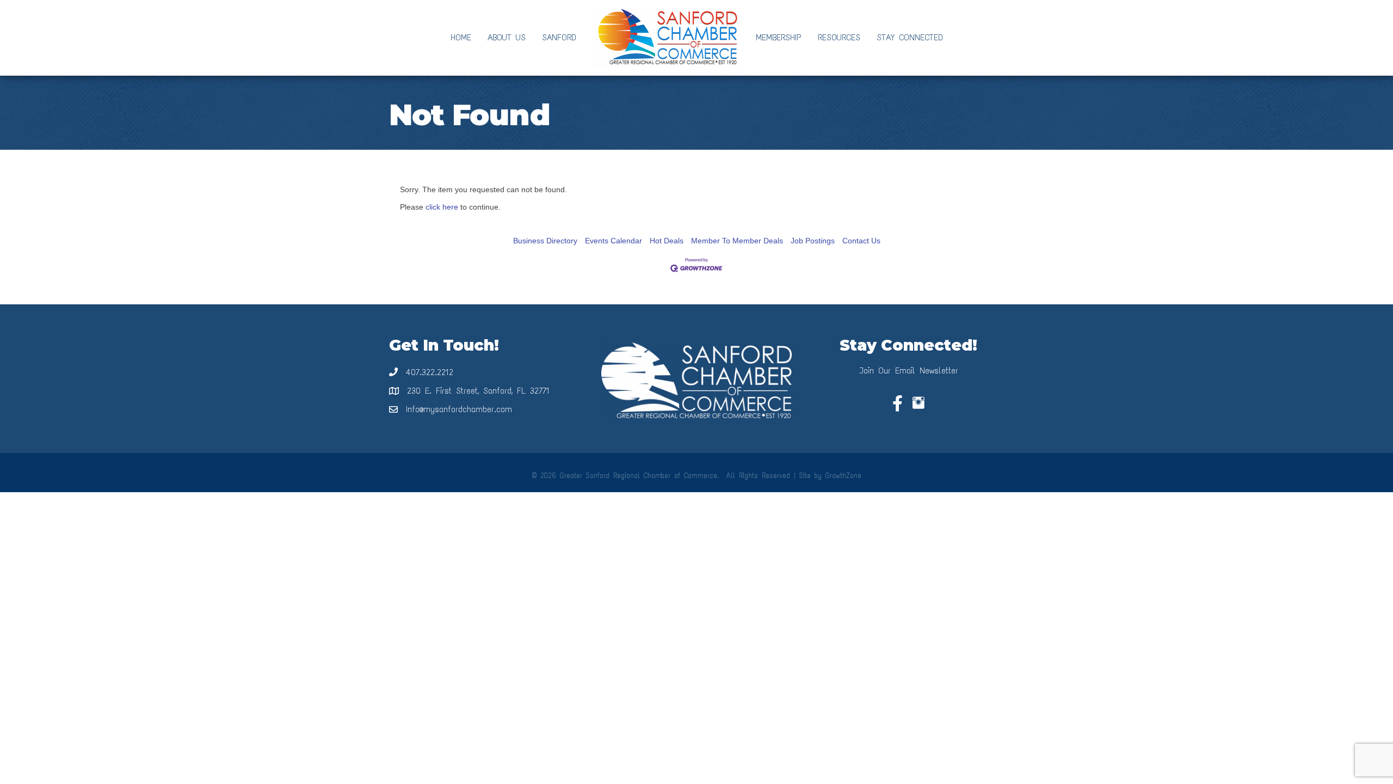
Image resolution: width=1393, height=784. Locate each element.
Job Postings (813, 240)
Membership (779, 37)
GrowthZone (843, 475)
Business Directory (545, 240)
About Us (507, 37)
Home (461, 37)
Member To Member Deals (737, 240)
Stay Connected (910, 37)
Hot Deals (666, 240)
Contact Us (861, 240)
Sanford (559, 37)
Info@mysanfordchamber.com (459, 409)
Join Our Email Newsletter (908, 370)
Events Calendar (613, 240)
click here (442, 207)
